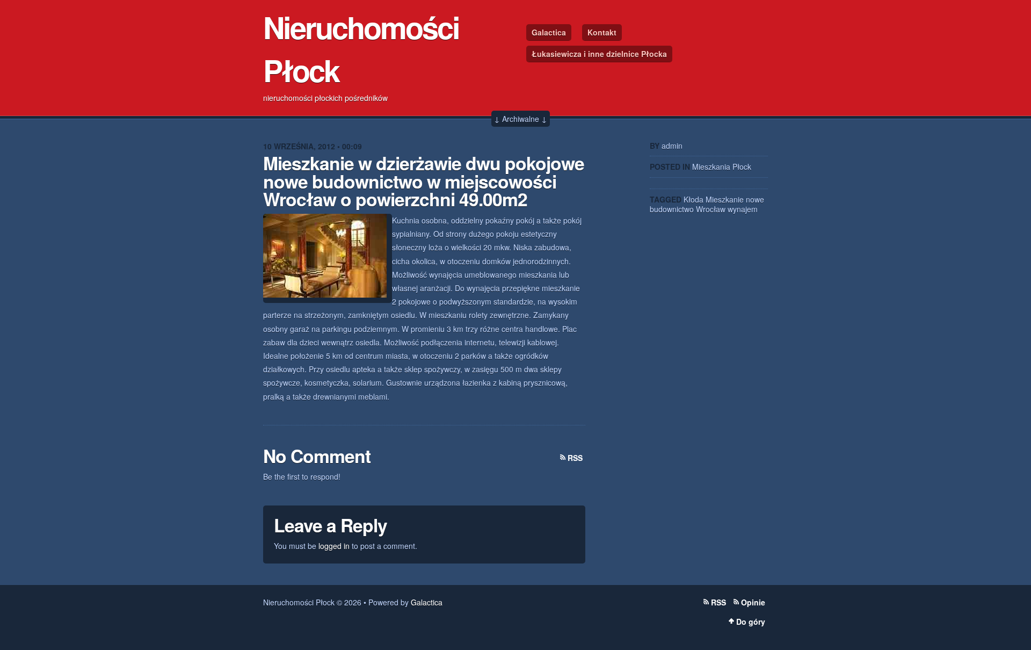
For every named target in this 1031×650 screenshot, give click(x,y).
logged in (334, 545)
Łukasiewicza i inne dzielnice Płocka (599, 53)
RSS (575, 457)
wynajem (743, 209)
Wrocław (710, 209)
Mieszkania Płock (721, 166)
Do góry (750, 621)
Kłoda (693, 199)
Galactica (549, 32)
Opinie (753, 602)
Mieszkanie (725, 199)
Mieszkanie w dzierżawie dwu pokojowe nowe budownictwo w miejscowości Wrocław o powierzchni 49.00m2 (423, 181)
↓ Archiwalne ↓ (520, 118)
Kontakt (601, 32)
